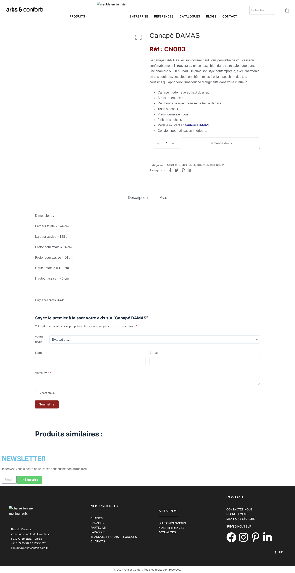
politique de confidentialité (72, 392)
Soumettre (47, 404)
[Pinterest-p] (255, 537)
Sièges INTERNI (216, 165)
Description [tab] (138, 197)
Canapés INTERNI (177, 165)
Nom (38, 353)
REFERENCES (164, 16)
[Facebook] (231, 537)
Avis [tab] (163, 197)
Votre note (39, 339)
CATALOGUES (190, 16)
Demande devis (221, 143)
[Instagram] (243, 537)
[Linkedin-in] (267, 537)
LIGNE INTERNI (197, 165)
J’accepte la (64, 392)
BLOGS (211, 16)
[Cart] (287, 10)
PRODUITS (77, 16)
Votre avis (43, 373)
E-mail (154, 353)
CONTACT (229, 16)
